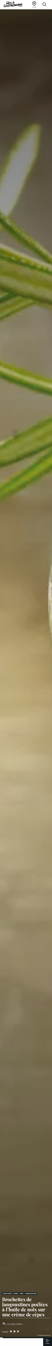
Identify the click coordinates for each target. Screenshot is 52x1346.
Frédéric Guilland (16, 1324)
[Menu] (47, 1341)
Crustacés (7, 1293)
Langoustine (30, 1293)
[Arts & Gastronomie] (13, 4)
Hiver (15, 1293)
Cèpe (21, 1293)
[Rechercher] (44, 4)
